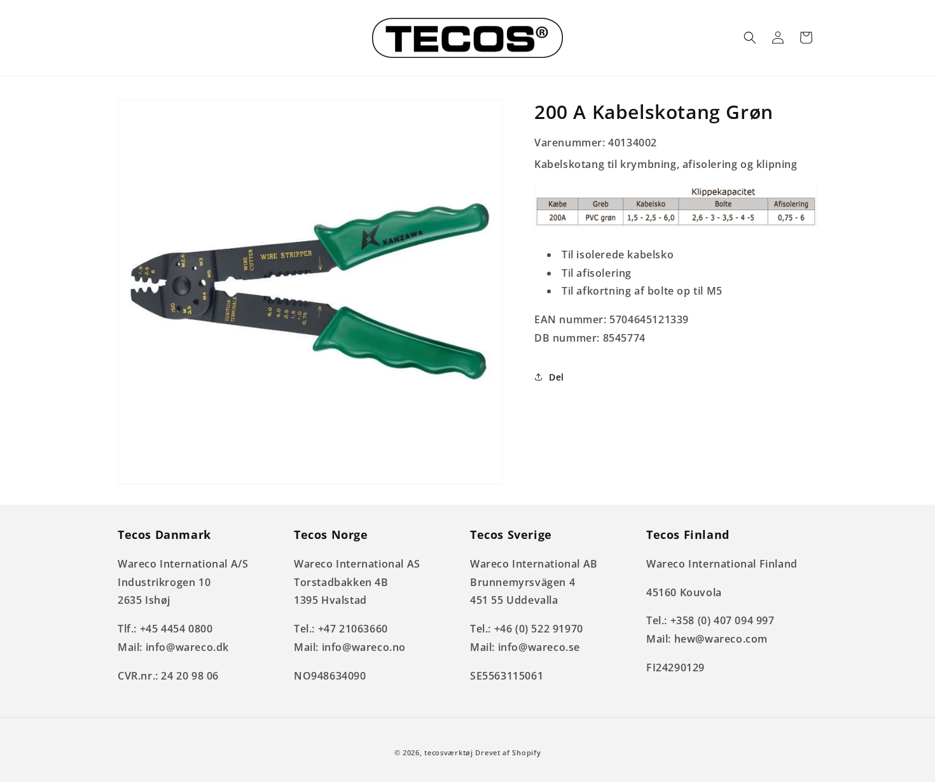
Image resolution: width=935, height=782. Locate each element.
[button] (750, 38)
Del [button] (556, 377)
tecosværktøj (448, 752)
